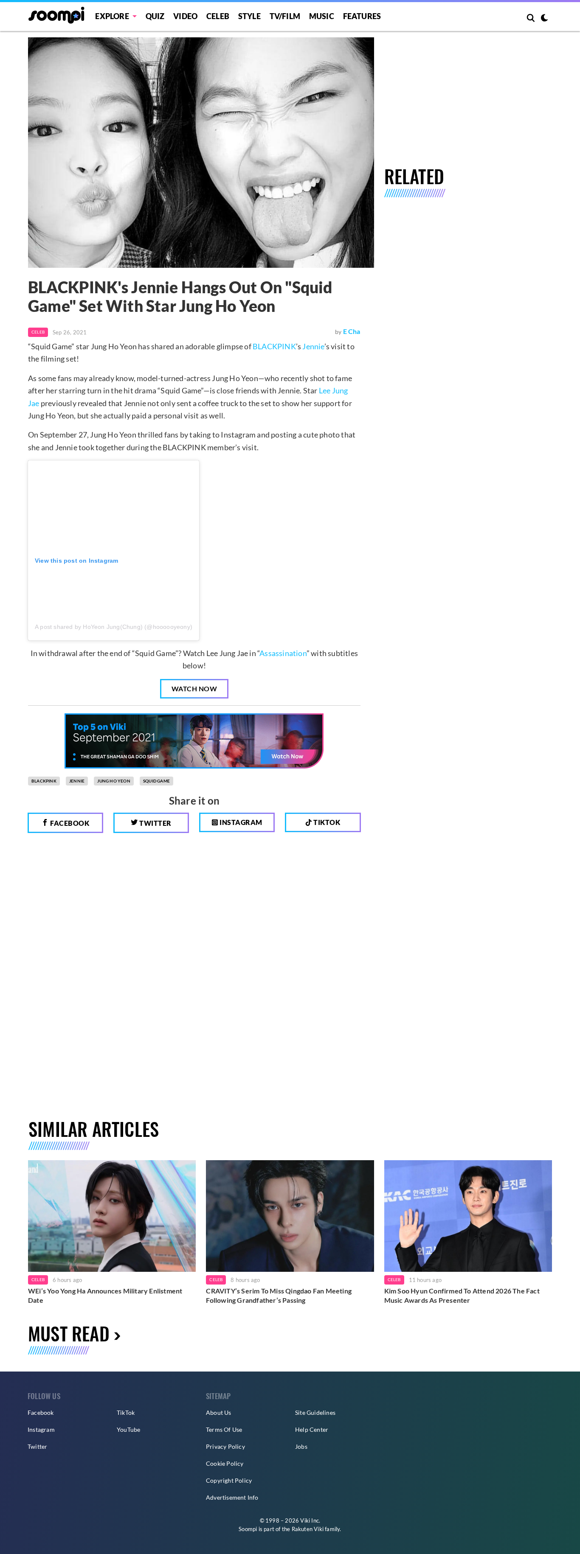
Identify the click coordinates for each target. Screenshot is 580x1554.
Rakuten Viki (308, 1529)
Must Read (69, 1333)
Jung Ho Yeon (113, 780)
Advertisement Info (232, 1497)
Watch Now (194, 688)
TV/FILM (285, 16)
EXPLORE (112, 16)
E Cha (351, 331)
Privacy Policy (225, 1446)
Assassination (283, 653)
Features (362, 16)
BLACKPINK (274, 346)
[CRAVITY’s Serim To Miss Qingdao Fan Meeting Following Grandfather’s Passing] (290, 1216)
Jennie (313, 346)
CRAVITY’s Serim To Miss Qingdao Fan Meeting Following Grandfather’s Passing (279, 1295)
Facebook (69, 823)
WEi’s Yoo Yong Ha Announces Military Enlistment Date (105, 1295)
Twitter (155, 823)
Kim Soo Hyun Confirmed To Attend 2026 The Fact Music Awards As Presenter (462, 1295)
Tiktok (326, 822)
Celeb (217, 16)
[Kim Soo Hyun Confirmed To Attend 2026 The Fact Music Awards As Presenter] (468, 1216)
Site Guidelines (315, 1412)
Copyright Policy (229, 1480)
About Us (218, 1412)
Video (185, 16)
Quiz (155, 16)
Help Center (311, 1429)
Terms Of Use (224, 1429)
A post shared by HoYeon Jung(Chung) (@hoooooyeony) (113, 626)
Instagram (240, 822)
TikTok (126, 1412)
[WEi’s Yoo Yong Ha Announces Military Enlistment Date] (112, 1216)
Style (249, 16)
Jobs (301, 1446)
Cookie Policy (225, 1463)
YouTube (128, 1429)
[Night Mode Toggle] (544, 18)
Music (321, 16)
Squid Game (156, 780)
